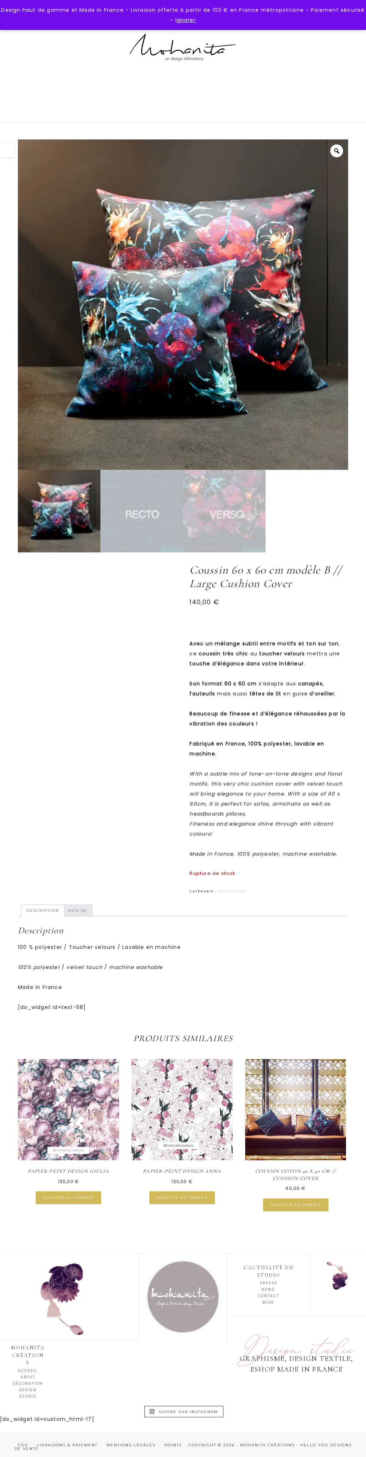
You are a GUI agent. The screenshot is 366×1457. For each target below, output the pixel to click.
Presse (268, 1283)
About (27, 1377)
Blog (268, 1302)
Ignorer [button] (185, 20)
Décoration (232, 891)
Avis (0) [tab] (77, 910)
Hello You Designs (326, 1445)
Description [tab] (42, 910)
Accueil (28, 1370)
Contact (268, 1296)
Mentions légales (131, 1445)
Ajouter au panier (68, 1197)
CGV (23, 1445)
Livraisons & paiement (67, 1445)
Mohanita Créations (183, 53)
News (268, 1289)
